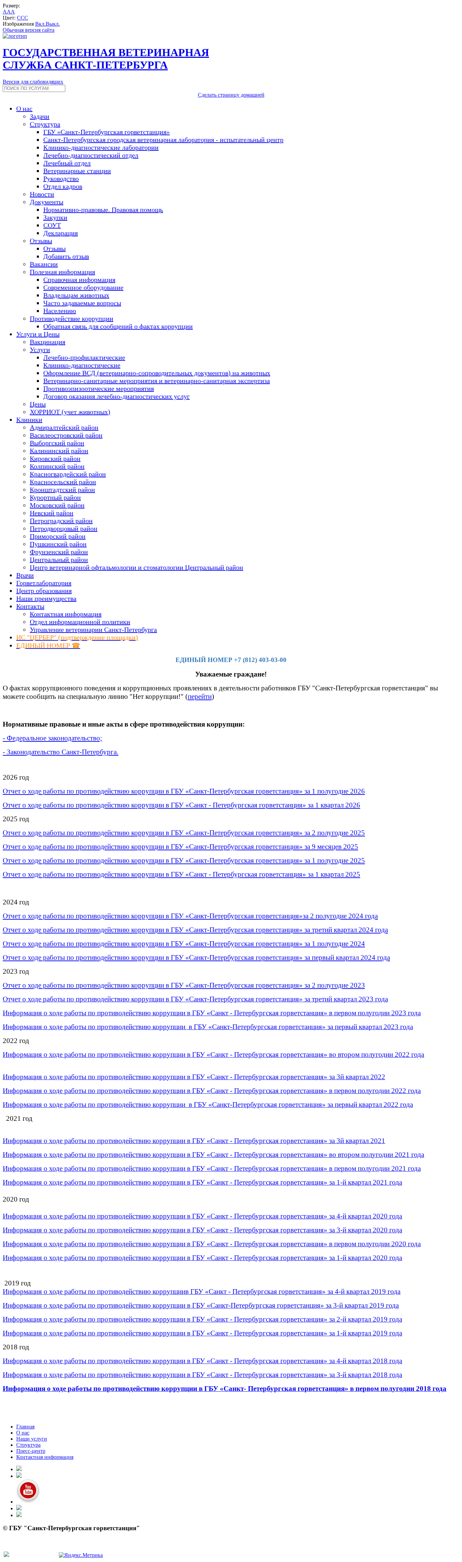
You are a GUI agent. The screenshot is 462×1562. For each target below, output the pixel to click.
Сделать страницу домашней (231, 95)
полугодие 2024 (340, 944)
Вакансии (44, 264)
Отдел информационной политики (80, 621)
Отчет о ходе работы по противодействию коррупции (84, 805)
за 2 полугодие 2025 (334, 833)
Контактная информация (65, 614)
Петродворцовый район (63, 528)
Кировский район (55, 458)
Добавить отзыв (66, 256)
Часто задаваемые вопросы (82, 303)
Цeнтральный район (59, 559)
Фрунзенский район (59, 551)
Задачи (39, 116)
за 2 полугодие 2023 (334, 985)
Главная (25, 1426)
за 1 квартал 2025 (334, 874)
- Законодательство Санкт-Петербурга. (60, 752)
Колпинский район (57, 466)
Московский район (57, 505)
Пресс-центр (30, 1451)
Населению (59, 310)
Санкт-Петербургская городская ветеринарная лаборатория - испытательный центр (163, 139)
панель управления (25, 1547)
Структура (28, 1445)
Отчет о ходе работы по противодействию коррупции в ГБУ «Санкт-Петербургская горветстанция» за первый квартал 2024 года (196, 957)
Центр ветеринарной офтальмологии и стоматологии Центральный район (136, 567)
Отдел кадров (62, 186)
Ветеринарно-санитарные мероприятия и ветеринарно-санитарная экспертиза (156, 380)
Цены (38, 404)
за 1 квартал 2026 (334, 805)
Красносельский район (63, 482)
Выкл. (53, 24)
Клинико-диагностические (81, 365)
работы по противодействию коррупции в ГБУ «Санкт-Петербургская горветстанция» (172, 791)
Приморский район (58, 536)
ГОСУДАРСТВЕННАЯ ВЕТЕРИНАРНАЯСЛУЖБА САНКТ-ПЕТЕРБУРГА (106, 58)
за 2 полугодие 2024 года (340, 916)
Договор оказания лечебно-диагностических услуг (116, 396)
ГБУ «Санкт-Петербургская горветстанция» (106, 132)
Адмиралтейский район (64, 427)
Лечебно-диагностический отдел (90, 155)
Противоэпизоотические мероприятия (98, 388)
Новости (42, 194)
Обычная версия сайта (28, 30)
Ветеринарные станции (77, 170)
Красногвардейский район (68, 474)
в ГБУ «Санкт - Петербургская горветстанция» (237, 805)
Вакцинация (47, 342)
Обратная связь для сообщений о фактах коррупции (118, 326)
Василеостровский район (66, 435)
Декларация (60, 233)
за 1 (309, 791)
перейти (200, 696)
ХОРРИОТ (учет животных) (70, 412)
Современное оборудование (83, 287)
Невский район (51, 513)
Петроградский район (61, 520)
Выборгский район (57, 443)
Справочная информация (79, 279)
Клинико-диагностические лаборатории (101, 147)
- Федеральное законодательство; (52, 738)
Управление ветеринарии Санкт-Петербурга (93, 629)
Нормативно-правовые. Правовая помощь (103, 209)
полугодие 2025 (340, 860)
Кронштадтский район (62, 489)
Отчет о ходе (22, 791)
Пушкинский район (58, 544)
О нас (22, 1433)
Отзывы (54, 248)
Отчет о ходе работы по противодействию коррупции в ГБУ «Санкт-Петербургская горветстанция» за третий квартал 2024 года (195, 930)
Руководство (61, 178)
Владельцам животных (76, 295)
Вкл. (40, 24)
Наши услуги (31, 1439)
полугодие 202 (338, 791)
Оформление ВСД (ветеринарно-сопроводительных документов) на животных (156, 373)
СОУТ (52, 225)
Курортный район (55, 497)
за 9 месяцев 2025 (330, 847)
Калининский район (59, 450)
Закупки (55, 217)
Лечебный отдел (67, 163)
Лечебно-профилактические (84, 357)
